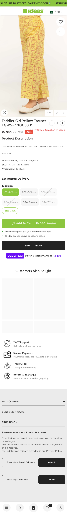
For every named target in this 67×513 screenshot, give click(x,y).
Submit (52, 462)
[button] (57, 113)
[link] (60, 21)
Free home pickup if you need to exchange (28, 231)
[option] (33, 66)
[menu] (7, 508)
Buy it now (33, 245)
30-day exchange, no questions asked (25, 236)
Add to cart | (36, 223)
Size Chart (10, 210)
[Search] (33, 507)
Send (52, 479)
